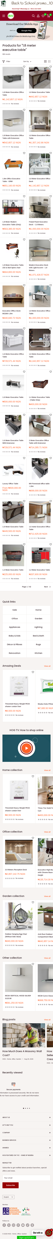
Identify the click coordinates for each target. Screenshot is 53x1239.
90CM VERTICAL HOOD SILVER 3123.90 (18, 997)
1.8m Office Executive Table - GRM (11, 180)
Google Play (26, 31)
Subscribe (10, 1185)
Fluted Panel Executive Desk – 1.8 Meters (38, 223)
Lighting (38, 627)
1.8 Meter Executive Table (39, 92)
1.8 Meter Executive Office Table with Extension (13, 136)
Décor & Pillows (14, 644)
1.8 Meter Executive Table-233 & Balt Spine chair (13, 266)
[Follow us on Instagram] (13, 1225)
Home (38, 609)
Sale (14, 609)
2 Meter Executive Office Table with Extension (39, 441)
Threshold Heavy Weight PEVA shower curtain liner (17, 705)
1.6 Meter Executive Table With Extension (12, 441)
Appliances (14, 627)
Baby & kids (14, 635)
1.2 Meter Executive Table (12, 570)
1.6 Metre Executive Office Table (13, 355)
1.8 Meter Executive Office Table (13, 93)
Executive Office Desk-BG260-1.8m (11, 312)
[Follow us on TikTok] (27, 1225)
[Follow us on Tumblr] (32, 1225)
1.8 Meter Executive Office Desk (39, 180)
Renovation (14, 653)
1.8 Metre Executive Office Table (39, 136)
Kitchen (38, 653)
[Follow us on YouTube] (23, 1225)
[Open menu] (3, 16)
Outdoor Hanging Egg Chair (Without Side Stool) (16, 935)
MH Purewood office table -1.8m (39, 485)
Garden (38, 618)
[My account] (38, 15)
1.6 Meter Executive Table (12, 397)
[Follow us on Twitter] (9, 1225)
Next (46, 587)
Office (15, 618)
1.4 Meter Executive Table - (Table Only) (39, 398)
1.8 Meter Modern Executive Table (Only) (11, 223)
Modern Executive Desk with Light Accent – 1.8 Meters (38, 267)
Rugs (38, 644)
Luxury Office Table (10, 484)
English (6, 1197)
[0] (48, 15)
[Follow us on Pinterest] (18, 1225)
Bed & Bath (38, 635)
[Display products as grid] (45, 61)
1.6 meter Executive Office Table (39, 528)
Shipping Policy (30, 1102)
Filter (8, 61)
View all (47, 666)
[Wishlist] (43, 16)
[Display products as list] (49, 61)
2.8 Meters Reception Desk (16, 870)
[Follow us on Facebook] (4, 1225)
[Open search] (33, 15)
